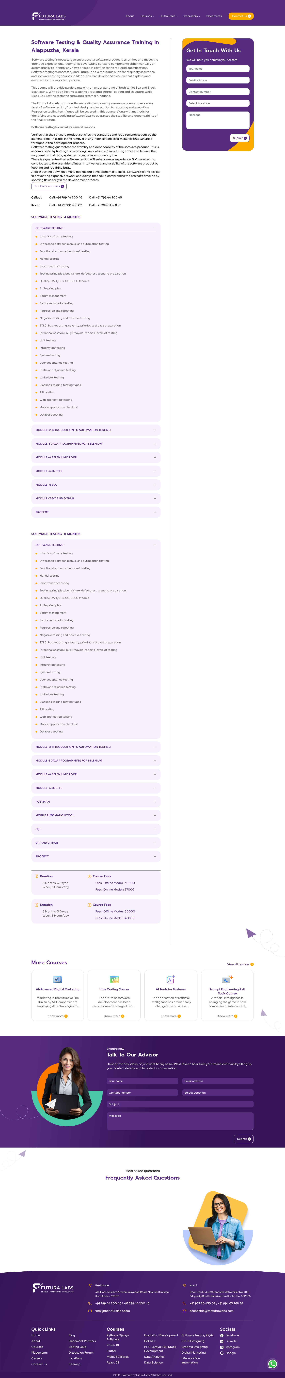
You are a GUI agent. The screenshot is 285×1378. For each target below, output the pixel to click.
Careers (36, 1358)
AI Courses (167, 16)
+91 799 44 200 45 (109, 197)
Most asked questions (142, 1171)
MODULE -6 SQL (46, 484)
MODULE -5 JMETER (49, 471)
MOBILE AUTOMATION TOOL (54, 815)
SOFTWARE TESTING (49, 228)
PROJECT (42, 512)
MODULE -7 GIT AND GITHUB (54, 498)
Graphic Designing (194, 1347)
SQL (38, 829)
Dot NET (150, 1341)
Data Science (153, 1362)
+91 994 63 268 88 (108, 205)
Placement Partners (82, 1341)
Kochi (35, 205)
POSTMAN (42, 801)
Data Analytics (154, 1357)
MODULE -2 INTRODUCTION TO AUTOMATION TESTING (73, 430)
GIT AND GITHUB (46, 842)
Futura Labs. (143, 1375)
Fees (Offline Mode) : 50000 (115, 911)
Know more (55, 1016)
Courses (146, 16)
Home (35, 1335)
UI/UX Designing (192, 1341)
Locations (75, 1358)
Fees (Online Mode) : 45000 (115, 918)
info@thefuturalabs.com (112, 1311)
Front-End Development (161, 1335)
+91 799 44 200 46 (69, 197)
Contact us (239, 16)
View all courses (238, 964)
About (130, 16)
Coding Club (77, 1347)
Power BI (113, 1345)
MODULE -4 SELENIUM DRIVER (56, 457)
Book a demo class (47, 186)
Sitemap (74, 1364)
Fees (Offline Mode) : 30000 (115, 883)
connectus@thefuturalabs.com (212, 1311)
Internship (191, 16)
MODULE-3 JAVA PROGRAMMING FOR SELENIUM (68, 443)
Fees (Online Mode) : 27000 (114, 889)
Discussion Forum (81, 1352)
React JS (113, 1362)
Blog (71, 1335)
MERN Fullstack (118, 1357)
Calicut (36, 197)
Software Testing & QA (197, 1335)
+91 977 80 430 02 (69, 205)
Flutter (111, 1351)
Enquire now (115, 1049)
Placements (214, 16)
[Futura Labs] (48, 16)
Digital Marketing (193, 1352)
